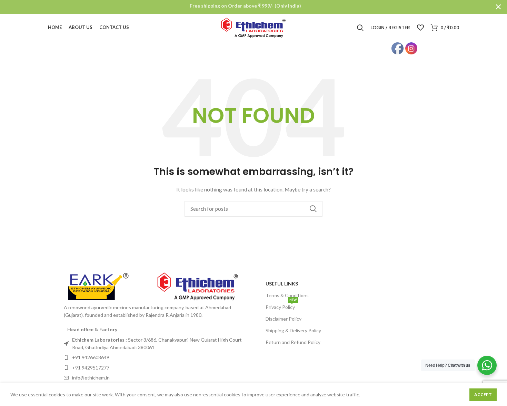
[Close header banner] (498, 7)
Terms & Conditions (287, 295)
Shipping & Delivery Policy (293, 330)
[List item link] (157, 344)
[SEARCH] (313, 209)
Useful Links (282, 284)
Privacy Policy (281, 305)
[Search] (360, 27)
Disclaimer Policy (283, 319)
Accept (483, 394)
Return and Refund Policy (293, 342)
